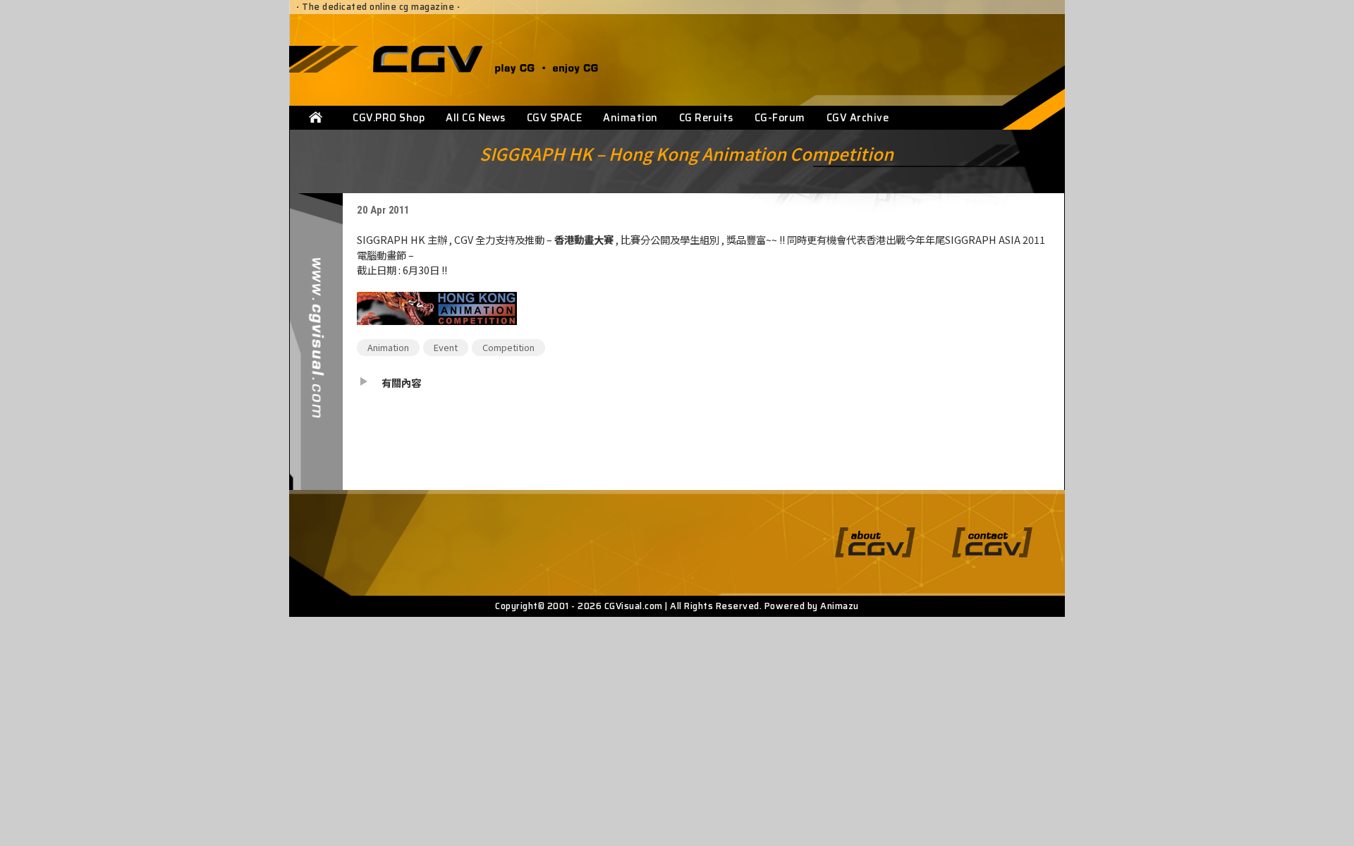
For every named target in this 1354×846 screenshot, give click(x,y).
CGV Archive (858, 117)
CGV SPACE (555, 117)
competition (508, 347)
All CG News (476, 117)
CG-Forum (780, 117)
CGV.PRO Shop (389, 117)
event (446, 347)
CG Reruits (706, 117)
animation (388, 347)
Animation (630, 117)
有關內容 (401, 382)
